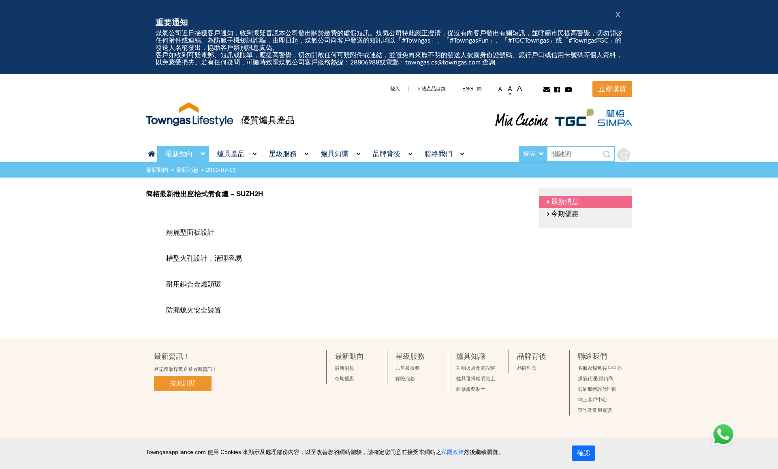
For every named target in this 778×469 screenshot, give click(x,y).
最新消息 (187, 170)
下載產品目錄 (431, 88)
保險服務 (405, 378)
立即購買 (612, 89)
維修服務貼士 (470, 389)
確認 (583, 453)
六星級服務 (407, 368)
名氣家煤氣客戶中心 (600, 368)
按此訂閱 (183, 383)
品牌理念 (526, 368)
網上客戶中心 (592, 400)
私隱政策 (452, 452)
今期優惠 (344, 378)
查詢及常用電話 (595, 410)
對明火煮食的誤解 (475, 368)
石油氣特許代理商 (597, 389)
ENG (467, 88)
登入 (395, 88)
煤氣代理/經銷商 (595, 378)
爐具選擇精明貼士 (475, 378)
